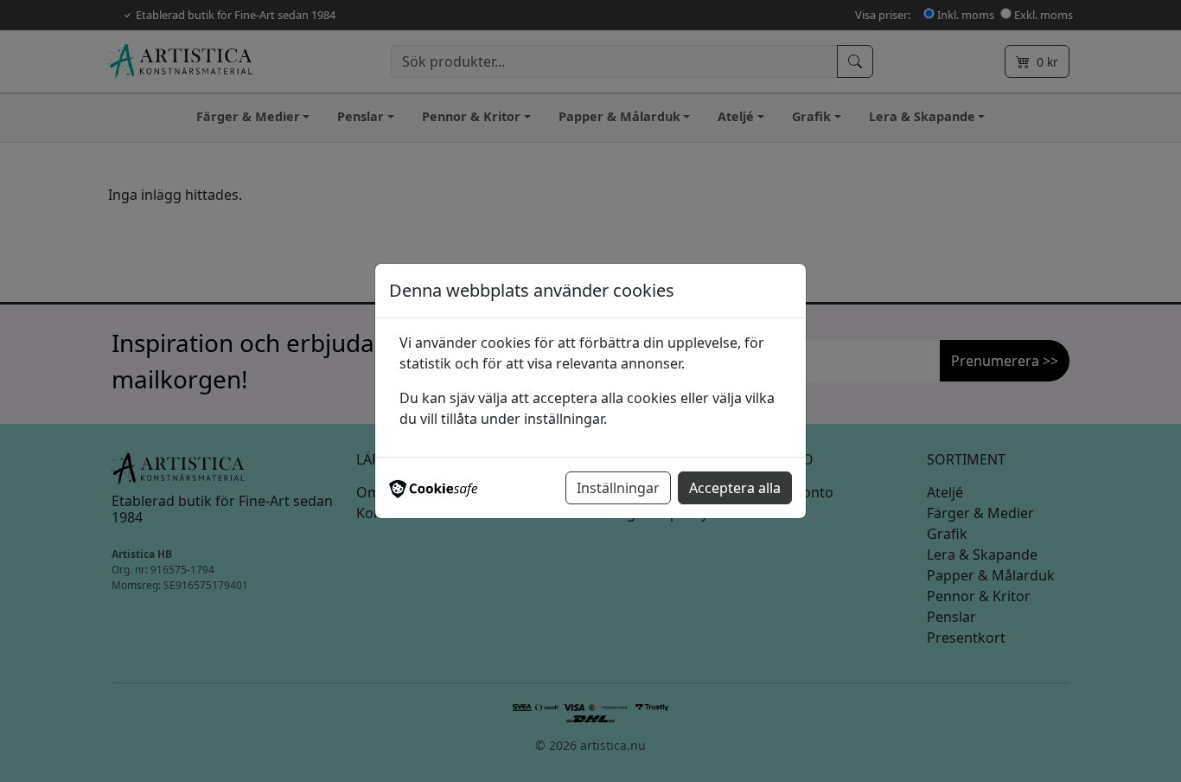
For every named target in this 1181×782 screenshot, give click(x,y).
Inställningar (618, 487)
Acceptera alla (735, 487)
